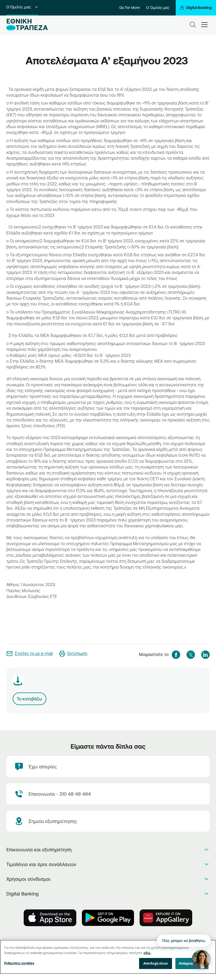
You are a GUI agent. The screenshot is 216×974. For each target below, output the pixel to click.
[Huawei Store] (166, 917)
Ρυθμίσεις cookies (19, 963)
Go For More (129, 8)
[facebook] (176, 654)
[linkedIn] (205, 654)
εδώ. (147, 953)
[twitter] (190, 654)
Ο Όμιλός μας (18, 7)
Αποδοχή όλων (155, 963)
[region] (108, 957)
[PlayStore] (108, 917)
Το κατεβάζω (29, 698)
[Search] (193, 24)
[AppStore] (50, 917)
